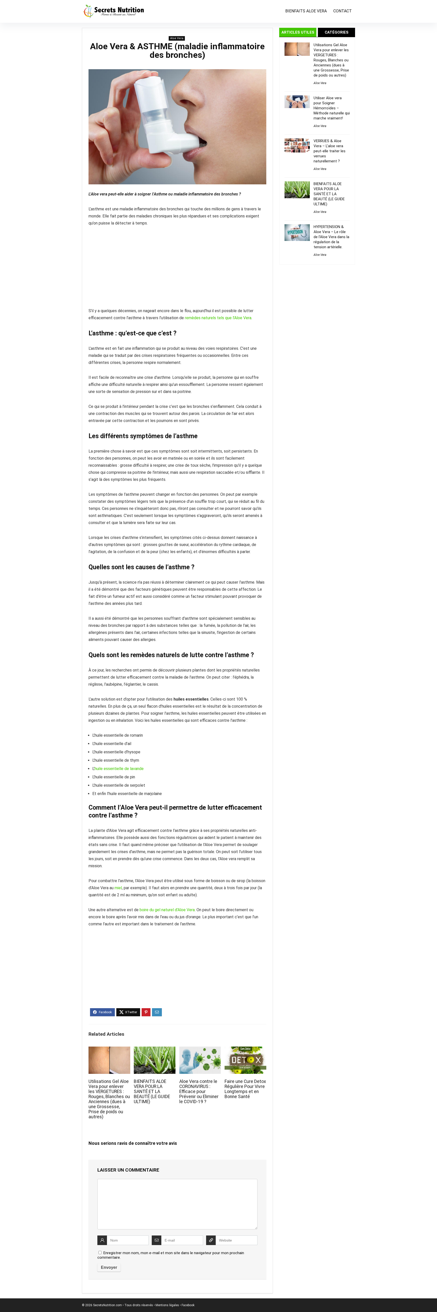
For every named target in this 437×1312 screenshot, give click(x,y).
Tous (128, 1305)
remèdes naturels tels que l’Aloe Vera (218, 317)
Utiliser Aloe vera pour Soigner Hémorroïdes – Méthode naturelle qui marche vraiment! (332, 108)
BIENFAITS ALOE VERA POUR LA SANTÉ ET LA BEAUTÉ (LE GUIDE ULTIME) (152, 1091)
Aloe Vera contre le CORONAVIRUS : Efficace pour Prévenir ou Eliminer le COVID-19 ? (199, 1091)
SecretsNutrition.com (107, 1305)
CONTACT (342, 11)
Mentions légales (167, 1305)
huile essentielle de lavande (119, 768)
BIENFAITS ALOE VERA (306, 11)
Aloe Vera (176, 38)
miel (118, 887)
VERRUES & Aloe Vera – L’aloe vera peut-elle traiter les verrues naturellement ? (329, 151)
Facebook (188, 1305)
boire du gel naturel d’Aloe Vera (167, 909)
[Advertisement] (177, 270)
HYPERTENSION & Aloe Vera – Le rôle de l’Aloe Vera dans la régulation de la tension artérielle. (331, 237)
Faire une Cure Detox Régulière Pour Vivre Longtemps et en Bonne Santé (245, 1089)
